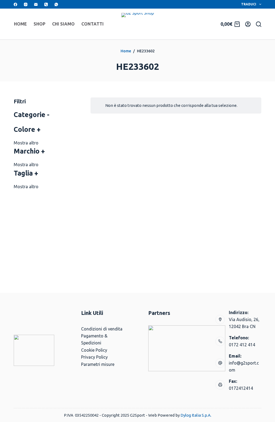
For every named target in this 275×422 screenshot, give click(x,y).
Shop (39, 23)
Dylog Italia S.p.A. (195, 415)
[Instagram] (25, 4)
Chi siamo (63, 23)
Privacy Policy (94, 357)
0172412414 (241, 388)
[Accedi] (248, 24)
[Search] (258, 24)
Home (20, 23)
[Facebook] (15, 4)
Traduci (248, 4)
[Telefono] (46, 4)
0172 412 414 (242, 344)
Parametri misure (97, 364)
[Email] (36, 4)
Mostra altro (26, 142)
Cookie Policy (94, 350)
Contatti (92, 23)
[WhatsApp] (56, 4)
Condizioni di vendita (101, 328)
